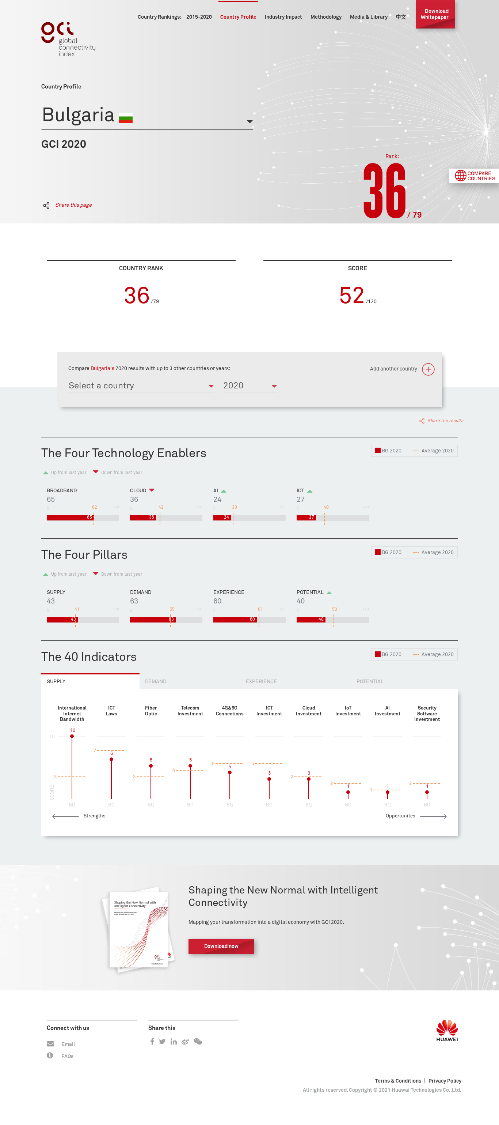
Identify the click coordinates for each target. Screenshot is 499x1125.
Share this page (73, 205)
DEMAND (155, 681)
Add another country (394, 369)
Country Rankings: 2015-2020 (175, 17)
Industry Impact (283, 17)
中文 (401, 17)
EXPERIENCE (261, 681)
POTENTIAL (370, 681)
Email (68, 1044)
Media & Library (369, 17)
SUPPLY (56, 681)
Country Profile (238, 17)
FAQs (67, 1056)
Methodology (326, 17)
